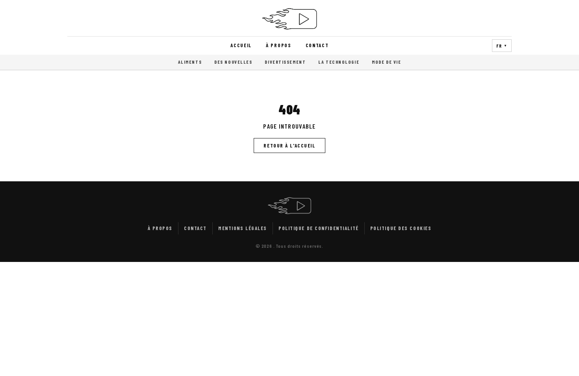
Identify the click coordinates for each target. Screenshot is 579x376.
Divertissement (285, 62)
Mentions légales (242, 228)
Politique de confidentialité (318, 228)
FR (501, 45)
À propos (278, 45)
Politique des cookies (401, 228)
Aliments (190, 62)
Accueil (241, 45)
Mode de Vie (386, 62)
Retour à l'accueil (289, 145)
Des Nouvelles (233, 62)
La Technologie (338, 62)
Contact (317, 45)
